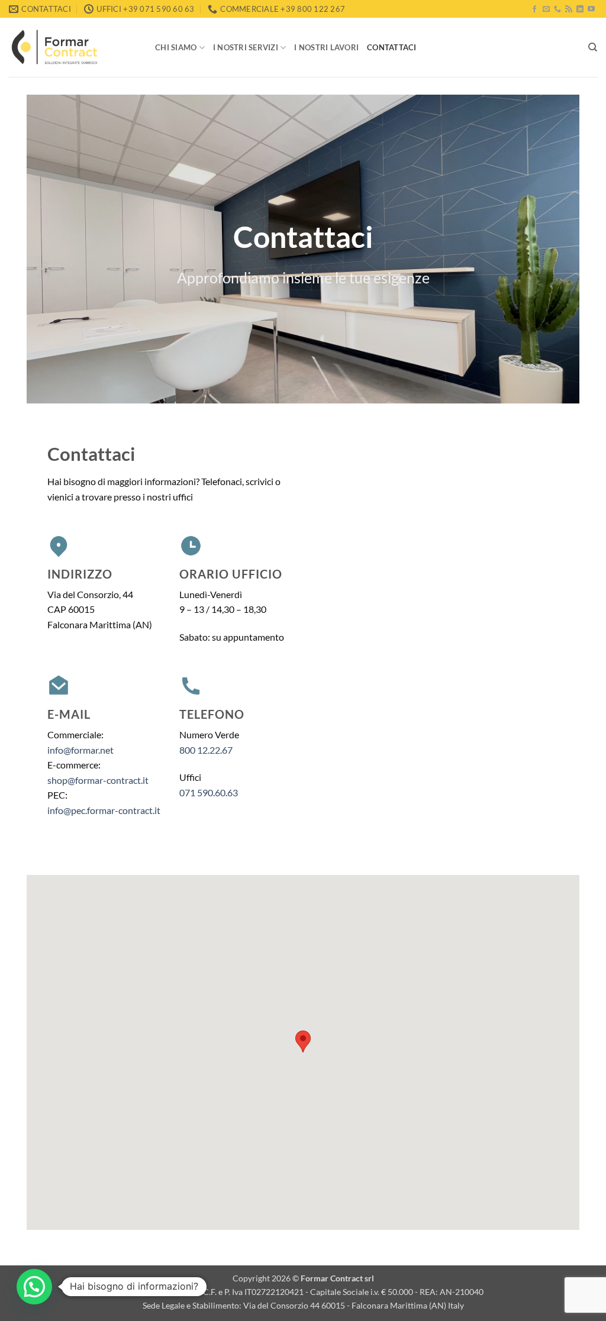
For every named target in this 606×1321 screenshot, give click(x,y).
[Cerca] (592, 47)
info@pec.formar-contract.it (103, 810)
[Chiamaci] (557, 9)
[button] (34, 1286)
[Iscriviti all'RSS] (568, 9)
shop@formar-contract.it (98, 780)
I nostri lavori (326, 47)
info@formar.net (80, 749)
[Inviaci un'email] (546, 9)
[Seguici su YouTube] (591, 9)
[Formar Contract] (73, 47)
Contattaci (392, 47)
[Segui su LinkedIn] (580, 9)
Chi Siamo (175, 47)
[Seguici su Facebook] (534, 9)
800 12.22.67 (206, 749)
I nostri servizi (245, 47)
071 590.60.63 (208, 792)
